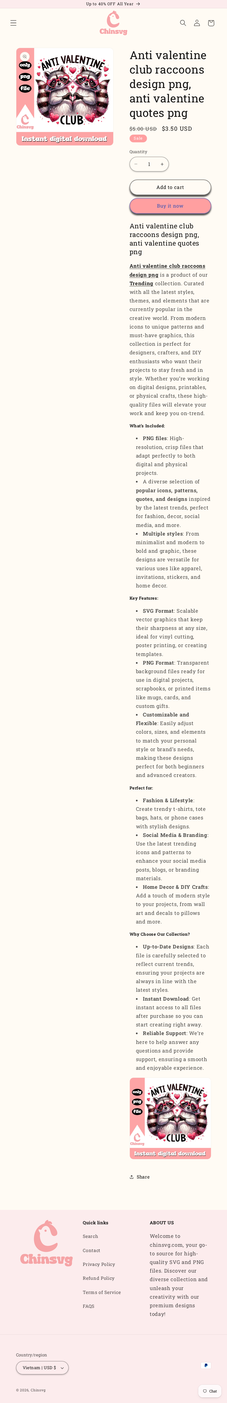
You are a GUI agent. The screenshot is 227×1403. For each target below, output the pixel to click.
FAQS (88, 1306)
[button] (13, 23)
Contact (91, 1250)
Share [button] (143, 1177)
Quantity (139, 151)
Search (90, 1236)
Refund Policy (99, 1278)
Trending (142, 283)
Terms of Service (102, 1292)
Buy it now (170, 206)
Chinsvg (38, 1390)
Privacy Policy (99, 1264)
